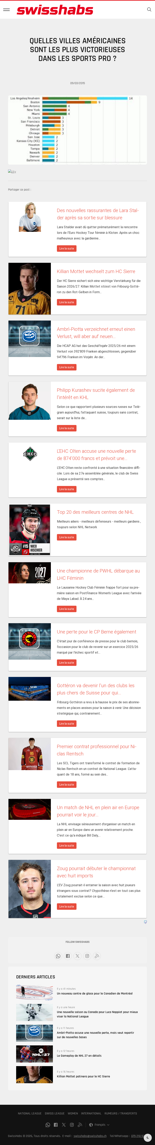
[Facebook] (68, 956)
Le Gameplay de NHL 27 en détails (79, 1056)
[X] (77, 956)
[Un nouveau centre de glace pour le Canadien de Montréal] (34, 992)
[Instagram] (87, 956)
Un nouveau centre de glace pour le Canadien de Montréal (95, 993)
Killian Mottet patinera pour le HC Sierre (83, 1076)
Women (73, 1113)
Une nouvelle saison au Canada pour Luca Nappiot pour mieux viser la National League (97, 1014)
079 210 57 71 (139, 1136)
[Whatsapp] (58, 956)
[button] (6, 10)
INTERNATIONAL (91, 1113)
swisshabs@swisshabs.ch (90, 1136)
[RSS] (97, 956)
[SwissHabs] (55, 10)
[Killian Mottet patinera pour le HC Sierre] (34, 1075)
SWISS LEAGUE (55, 1113)
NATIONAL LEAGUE (30, 1113)
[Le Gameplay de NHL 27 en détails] (34, 1054)
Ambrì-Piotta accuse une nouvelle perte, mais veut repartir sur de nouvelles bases (95, 1035)
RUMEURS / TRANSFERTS (121, 1113)
